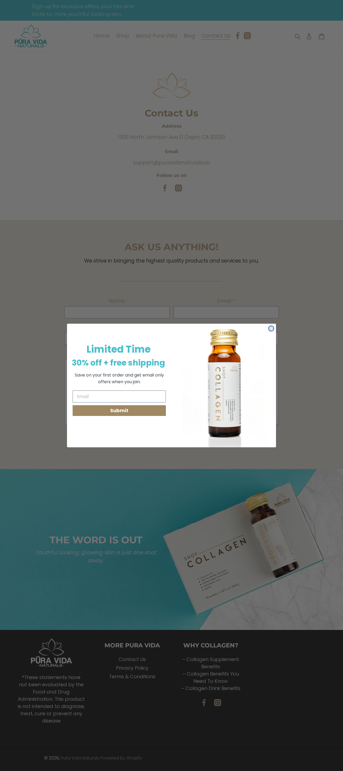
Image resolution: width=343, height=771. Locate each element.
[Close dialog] (271, 328)
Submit (119, 410)
